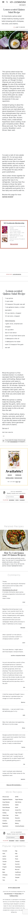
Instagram (11, 500)
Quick (16, 807)
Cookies (4, 820)
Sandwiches (5, 804)
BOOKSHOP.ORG (18, 477)
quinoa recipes (7, 197)
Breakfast (4, 823)
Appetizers (5, 826)
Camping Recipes (19, 826)
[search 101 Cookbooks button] (7, 2)
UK (19, 481)
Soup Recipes (6, 802)
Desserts (17, 818)
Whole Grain (5, 796)
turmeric (17, 861)
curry (3, 877)
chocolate (17, 874)
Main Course (5, 810)
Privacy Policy (18, 893)
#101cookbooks (13, 441)
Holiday (4, 812)
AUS (17, 481)
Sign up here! (14, 244)
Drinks (16, 815)
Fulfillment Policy (14, 895)
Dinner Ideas (5, 818)
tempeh (17, 877)
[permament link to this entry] (3, 436)
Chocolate (17, 820)
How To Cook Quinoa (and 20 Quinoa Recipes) (14, 554)
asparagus (18, 866)
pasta (16, 859)
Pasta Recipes (6, 807)
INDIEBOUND (18, 474)
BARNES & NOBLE (10, 477)
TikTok (17, 500)
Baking (17, 823)
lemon (4, 856)
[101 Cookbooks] (18, 2)
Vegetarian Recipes (7, 799)
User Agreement (8, 893)
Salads (17, 804)
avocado (4, 850)
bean (3, 872)
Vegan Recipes (19, 799)
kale (16, 853)
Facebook (22, 500)
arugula (4, 866)
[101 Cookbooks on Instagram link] (3, 440)
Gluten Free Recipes (17, 274)
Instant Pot (18, 810)
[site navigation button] (3, 2)
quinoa (4, 84)
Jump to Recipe (20, 27)
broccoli (17, 869)
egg (16, 850)
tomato (4, 861)
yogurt (4, 864)
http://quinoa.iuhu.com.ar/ (9, 590)
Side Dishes (18, 802)
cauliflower (18, 872)
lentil (16, 856)
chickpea (4, 874)
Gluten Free (5, 815)
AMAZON (10, 474)
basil (3, 869)
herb (3, 853)
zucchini (17, 864)
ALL (16, 880)
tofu (3, 880)
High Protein (18, 812)
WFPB (16, 796)
